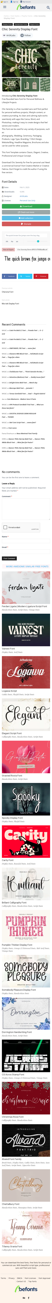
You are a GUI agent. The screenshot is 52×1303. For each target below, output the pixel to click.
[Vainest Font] (26, 630)
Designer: (8, 196)
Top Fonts (32, 1281)
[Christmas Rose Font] (26, 1098)
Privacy (12, 1278)
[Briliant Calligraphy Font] (26, 884)
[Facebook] (28, 1298)
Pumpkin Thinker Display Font (17, 945)
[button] (48, 8)
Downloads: (9, 191)
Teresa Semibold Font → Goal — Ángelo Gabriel (27, 393)
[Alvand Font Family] (26, 1140)
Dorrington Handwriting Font (17, 1032)
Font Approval (44, 1278)
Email (5, 547)
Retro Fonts (40, 1162)
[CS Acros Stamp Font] (26, 1056)
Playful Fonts (27, 16)
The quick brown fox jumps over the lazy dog (27, 259)
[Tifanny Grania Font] (26, 1228)
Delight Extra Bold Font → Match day (23, 382)
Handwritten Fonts (21, 24)
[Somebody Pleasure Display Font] (26, 971)
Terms (3, 1278)
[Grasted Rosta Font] (26, 757)
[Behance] (24, 1298)
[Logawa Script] (26, 672)
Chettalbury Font (10, 1204)
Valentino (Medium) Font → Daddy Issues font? (27, 377)
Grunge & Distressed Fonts (24, 948)
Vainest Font (8, 648)
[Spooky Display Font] (26, 799)
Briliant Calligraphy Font (14, 902)
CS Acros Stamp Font (13, 1074)
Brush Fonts (6, 1162)
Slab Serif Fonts (42, 948)
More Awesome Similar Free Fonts (27, 566)
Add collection (27, 218)
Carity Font (8, 860)
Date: (6, 187)
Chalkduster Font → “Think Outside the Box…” (26, 371)
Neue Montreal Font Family (27, 433)
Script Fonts (23, 609)
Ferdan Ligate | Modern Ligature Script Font (24, 606)
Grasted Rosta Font (12, 775)
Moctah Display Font (10, 304)
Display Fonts (7, 24)
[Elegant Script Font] (26, 714)
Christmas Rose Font (13, 1116)
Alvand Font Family (11, 1159)
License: (7, 200)
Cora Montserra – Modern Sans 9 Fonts (21, 399)
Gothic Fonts (7, 694)
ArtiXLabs (24, 196)
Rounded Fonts (20, 863)
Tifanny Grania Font (12, 1246)
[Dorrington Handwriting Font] (26, 1013)
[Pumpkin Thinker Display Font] (26, 926)
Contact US (21, 1281)
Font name (12, 428)
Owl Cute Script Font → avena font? (22, 422)
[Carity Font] (26, 841)
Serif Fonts (18, 652)
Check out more (27, 212)
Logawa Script (9, 691)
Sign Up (14, 2)
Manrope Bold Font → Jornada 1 (21, 388)
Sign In (4, 2)
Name (5, 536)
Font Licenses (30, 1278)
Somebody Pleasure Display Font (19, 989)
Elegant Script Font (12, 733)
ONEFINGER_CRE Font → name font (22, 348)
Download (27, 206)
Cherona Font (7, 292)
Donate (27, 224)
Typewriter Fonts (28, 1165)
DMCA (19, 1278)
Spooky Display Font (12, 818)
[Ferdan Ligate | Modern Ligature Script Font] (26, 587)
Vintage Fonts (34, 609)
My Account (27, 2)
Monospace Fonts (25, 1207)
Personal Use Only (27, 200)
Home (6, 16)
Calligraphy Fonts (9, 736)
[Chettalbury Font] (26, 1185)
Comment (7, 496)
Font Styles (15, 16)
